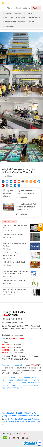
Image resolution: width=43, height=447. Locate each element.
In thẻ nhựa (20, 18)
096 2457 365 (7, 350)
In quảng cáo (20, 13)
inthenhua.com (7, 380)
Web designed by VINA (14, 434)
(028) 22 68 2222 (17, 339)
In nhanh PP (8, 13)
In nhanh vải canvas (26, 22)
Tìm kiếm (36, 8)
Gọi (40, 229)
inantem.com (21, 383)
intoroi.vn (35, 380)
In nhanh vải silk (9, 22)
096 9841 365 (7, 345)
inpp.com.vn (6, 388)
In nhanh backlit (33, 18)
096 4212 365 (7, 353)
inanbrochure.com (9, 385)
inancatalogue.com (30, 385)
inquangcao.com (8, 377)
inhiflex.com (17, 388)
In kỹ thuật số (8, 18)
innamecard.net (34, 383)
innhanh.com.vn (30, 377)
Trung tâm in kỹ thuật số (12, 365)
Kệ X (30, 13)
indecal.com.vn (7, 383)
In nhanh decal (9, 26)
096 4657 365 (7, 347)
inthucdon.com (22, 380)
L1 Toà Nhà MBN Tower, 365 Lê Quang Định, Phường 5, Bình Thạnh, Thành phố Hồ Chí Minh (21, 421)
